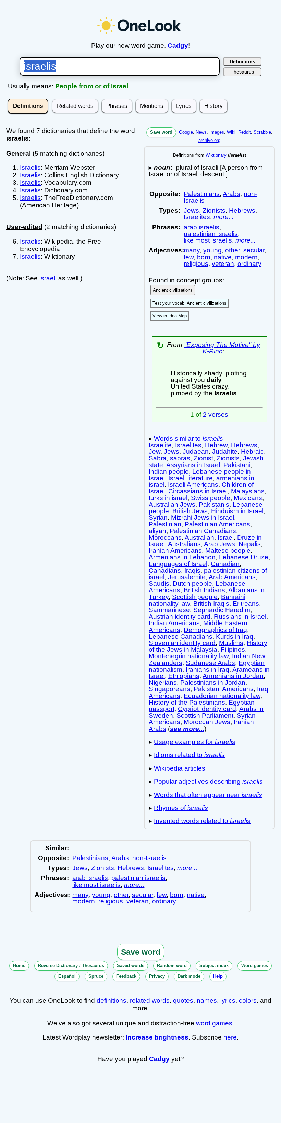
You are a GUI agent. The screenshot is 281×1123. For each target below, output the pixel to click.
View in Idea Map (169, 315)
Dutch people (192, 583)
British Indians (204, 590)
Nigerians (163, 682)
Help (218, 976)
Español (67, 976)
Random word (172, 965)
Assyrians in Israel (193, 465)
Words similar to (188, 438)
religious (196, 263)
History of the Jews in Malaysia (208, 646)
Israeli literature (190, 478)
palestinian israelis (211, 233)
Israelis (30, 167)
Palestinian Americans (217, 524)
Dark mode (189, 976)
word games (214, 1023)
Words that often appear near (208, 794)
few (189, 257)
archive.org (209, 140)
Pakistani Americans (224, 689)
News (201, 132)
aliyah (157, 531)
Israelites (197, 217)
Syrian (158, 517)
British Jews (190, 511)
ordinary (249, 263)
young (212, 250)
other (232, 250)
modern (246, 257)
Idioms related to (189, 755)
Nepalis (250, 544)
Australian (199, 537)
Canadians (165, 570)
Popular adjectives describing (208, 781)
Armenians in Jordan (233, 676)
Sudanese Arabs (210, 662)
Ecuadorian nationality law (222, 695)
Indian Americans (174, 623)
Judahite (224, 451)
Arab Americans (232, 577)
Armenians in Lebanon (182, 557)
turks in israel (168, 498)
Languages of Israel (178, 564)
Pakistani (237, 465)
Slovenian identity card (182, 643)
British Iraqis (211, 603)
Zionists (214, 210)
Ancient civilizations (173, 290)
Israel (226, 537)
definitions (111, 1000)
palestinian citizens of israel (208, 574)
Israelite (160, 445)
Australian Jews (172, 504)
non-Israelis (149, 858)
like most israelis (208, 240)
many (192, 250)
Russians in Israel (240, 616)
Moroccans (165, 537)
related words (150, 1000)
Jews (191, 210)
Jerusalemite (187, 577)
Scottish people (195, 596)
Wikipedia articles (179, 768)
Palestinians (202, 194)
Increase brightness (157, 1037)
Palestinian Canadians (203, 531)
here (230, 1037)
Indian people (169, 471)
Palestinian (165, 524)
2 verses (215, 414)
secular (254, 250)
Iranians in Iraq (207, 669)
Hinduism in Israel (237, 511)
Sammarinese (169, 610)
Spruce (95, 976)
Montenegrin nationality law (189, 656)
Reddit (244, 132)
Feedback (126, 976)
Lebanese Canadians (180, 636)
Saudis (159, 583)
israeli (48, 278)
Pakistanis (214, 504)
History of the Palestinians (187, 702)
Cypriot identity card (207, 708)
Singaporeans (169, 689)
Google (186, 132)
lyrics (227, 1000)
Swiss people (210, 498)
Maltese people (228, 550)
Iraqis (192, 570)
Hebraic (252, 451)
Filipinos (233, 649)
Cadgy (178, 45)
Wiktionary (216, 155)
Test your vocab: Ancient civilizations (189, 303)
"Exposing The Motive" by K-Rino (222, 348)
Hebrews (242, 210)
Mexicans (248, 498)
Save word (161, 132)
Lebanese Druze (243, 557)
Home (19, 965)
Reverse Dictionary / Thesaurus (71, 965)
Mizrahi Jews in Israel (202, 517)
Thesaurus (242, 72)
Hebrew (216, 445)
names (207, 1000)
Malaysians (248, 491)
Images (216, 132)
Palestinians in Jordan (212, 682)
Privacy (157, 976)
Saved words (130, 965)
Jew (154, 451)
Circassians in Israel (198, 491)
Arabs (231, 194)
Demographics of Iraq (215, 629)
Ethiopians (183, 676)
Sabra (158, 458)
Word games (254, 965)
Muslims (231, 643)
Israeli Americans (193, 484)
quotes (183, 1000)
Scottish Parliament (204, 715)
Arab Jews (219, 544)
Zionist (203, 458)
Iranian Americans (175, 550)
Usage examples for (194, 741)
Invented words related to (202, 820)
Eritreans (246, 603)
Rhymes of (181, 807)
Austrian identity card (179, 616)
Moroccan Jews (207, 722)
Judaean (196, 451)
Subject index (214, 965)
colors (248, 1000)
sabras (180, 458)
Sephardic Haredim (221, 610)
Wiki (231, 132)
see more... (187, 728)
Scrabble (262, 132)
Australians (184, 544)
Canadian (225, 564)
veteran (223, 263)
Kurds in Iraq (234, 636)
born (203, 257)
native (223, 257)
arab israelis (201, 227)
